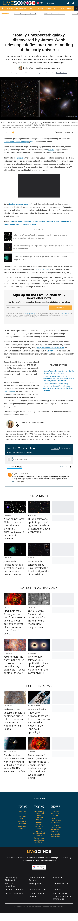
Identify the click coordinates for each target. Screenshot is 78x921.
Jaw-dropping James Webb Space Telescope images (39, 815)
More (69, 8)
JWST (32, 142)
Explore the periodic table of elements (39, 833)
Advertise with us (14, 890)
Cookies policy (60, 884)
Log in (63, 448)
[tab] (14, 467)
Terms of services (30, 313)
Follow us (59, 132)
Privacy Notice (64, 313)
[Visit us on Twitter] (24, 3)
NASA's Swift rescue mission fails (54, 14)
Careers (57, 890)
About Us (57, 877)
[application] (39, 186)
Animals (10, 8)
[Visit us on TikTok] (38, 3)
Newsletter (70, 132)
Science (40, 8)
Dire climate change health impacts (25, 14)
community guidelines (25, 452)
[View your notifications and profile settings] (68, 3)
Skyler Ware (30, 68)
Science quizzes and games (55, 813)
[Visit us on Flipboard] (34, 3)
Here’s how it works (61, 73)
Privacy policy (36, 884)
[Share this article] (5, 132)
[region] (39, 464)
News (58, 68)
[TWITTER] (18, 425)
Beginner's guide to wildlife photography (55, 820)
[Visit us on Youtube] (31, 3)
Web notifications (38, 890)
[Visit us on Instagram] (27, 3)
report (67, 482)
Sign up (68, 448)
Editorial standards (14, 894)
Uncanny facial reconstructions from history (39, 840)
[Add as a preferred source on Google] (39, 867)
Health (31, 8)
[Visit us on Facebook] (20, 3)
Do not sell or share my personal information (62, 896)
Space (61, 8)
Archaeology (21, 8)
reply (14, 482)
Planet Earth (51, 8)
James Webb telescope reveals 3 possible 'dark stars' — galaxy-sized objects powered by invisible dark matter (58, 378)
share (61, 482)
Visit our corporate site (46, 860)
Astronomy (42, 32)
